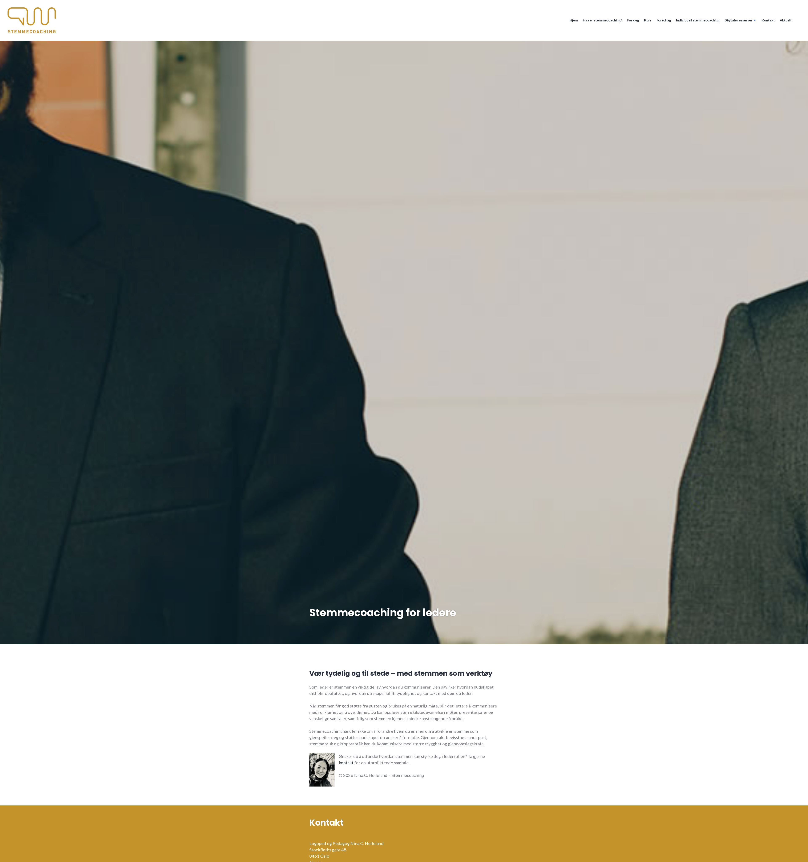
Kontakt (768, 20)
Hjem (574, 20)
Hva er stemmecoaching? (602, 20)
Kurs (647, 20)
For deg (633, 20)
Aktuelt (786, 20)
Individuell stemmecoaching (697, 20)
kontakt (346, 762)
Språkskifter (799, 22)
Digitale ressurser (738, 20)
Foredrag (663, 20)
